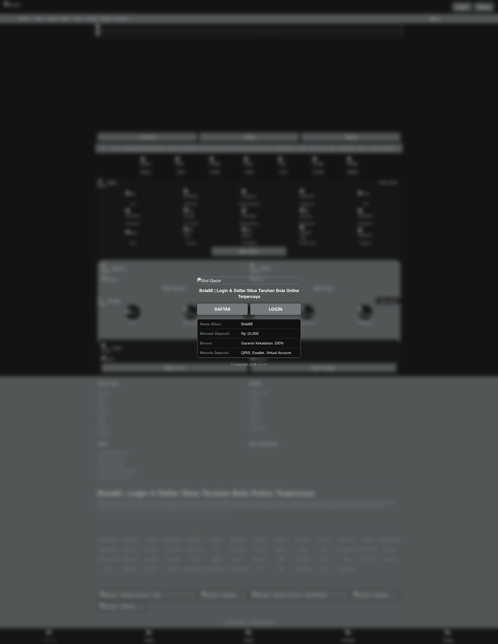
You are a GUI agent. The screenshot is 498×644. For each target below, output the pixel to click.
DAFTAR (223, 309)
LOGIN (275, 309)
